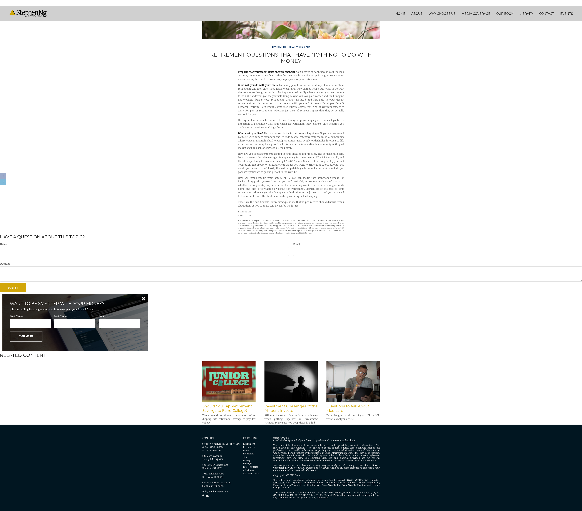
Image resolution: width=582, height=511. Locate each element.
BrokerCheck (348, 440)
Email (296, 244)
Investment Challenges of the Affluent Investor (291, 408)
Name (3, 244)
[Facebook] (3, 176)
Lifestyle (247, 463)
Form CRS (284, 438)
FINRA (276, 482)
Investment (249, 447)
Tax (245, 457)
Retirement (249, 444)
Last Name (60, 316)
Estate (246, 450)
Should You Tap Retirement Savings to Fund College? (227, 408)
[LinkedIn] (3, 182)
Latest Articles (250, 467)
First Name (16, 316)
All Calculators (251, 473)
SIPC (282, 482)
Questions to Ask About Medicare (347, 408)
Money (246, 460)
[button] (416, 13)
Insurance (248, 453)
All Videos (248, 470)
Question (5, 263)
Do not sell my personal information (298, 470)
